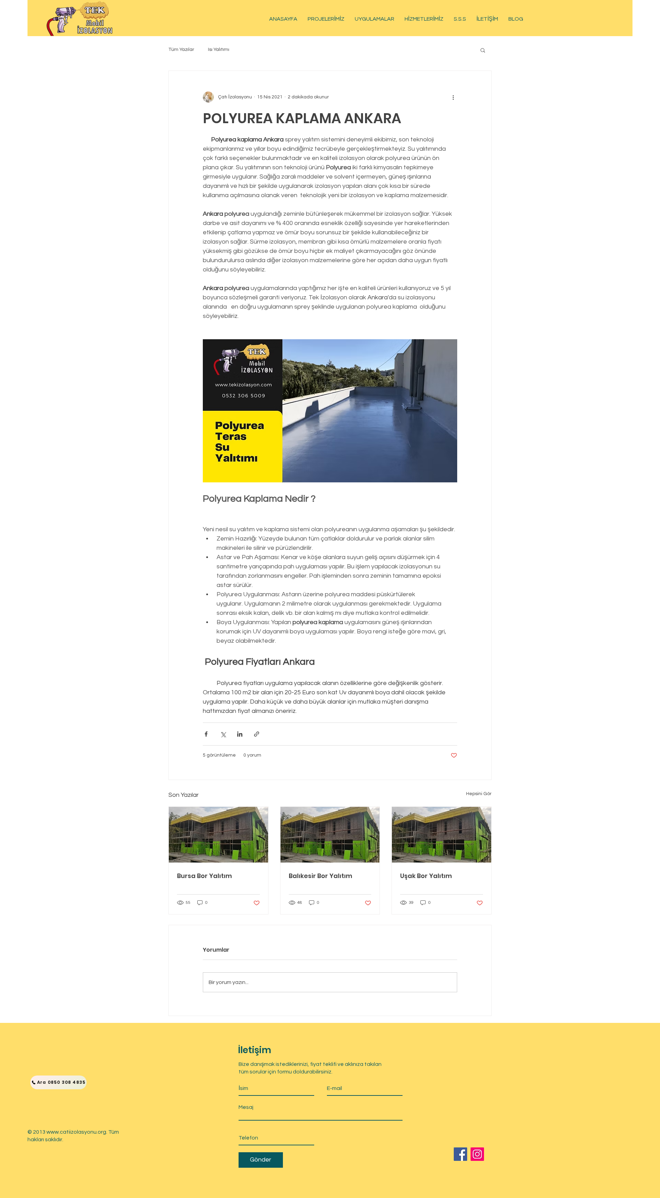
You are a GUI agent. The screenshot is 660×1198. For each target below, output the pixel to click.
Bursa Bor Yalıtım (204, 875)
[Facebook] (460, 1154)
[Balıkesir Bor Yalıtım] (330, 835)
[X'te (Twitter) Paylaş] (223, 734)
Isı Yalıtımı (218, 49)
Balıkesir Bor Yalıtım (320, 875)
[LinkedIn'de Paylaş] (239, 734)
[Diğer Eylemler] (453, 97)
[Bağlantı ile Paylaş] (256, 734)
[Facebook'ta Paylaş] (206, 734)
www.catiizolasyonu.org (76, 1132)
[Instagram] (477, 1154)
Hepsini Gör (479, 793)
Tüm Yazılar (181, 49)
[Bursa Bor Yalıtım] (218, 835)
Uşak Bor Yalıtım (426, 875)
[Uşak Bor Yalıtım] (441, 835)
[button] (483, 50)
